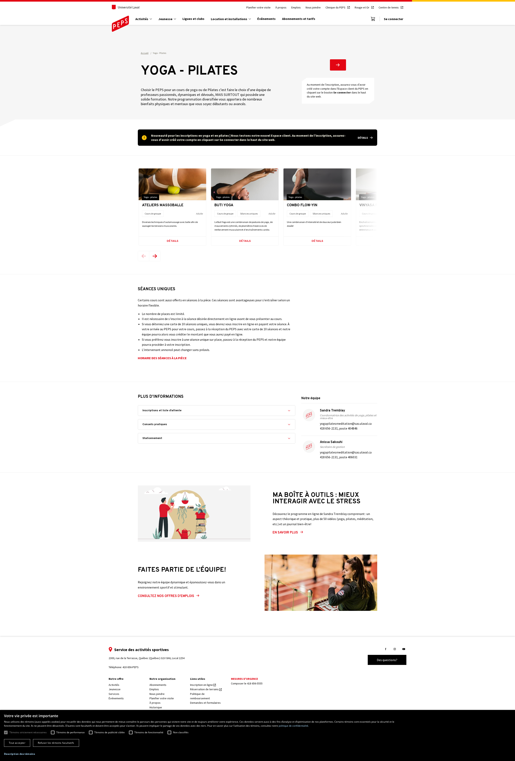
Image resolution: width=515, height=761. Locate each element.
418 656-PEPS (131, 667)
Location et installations (229, 19)
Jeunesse (165, 19)
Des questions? (387, 660)
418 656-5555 (255, 683)
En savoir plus (285, 533)
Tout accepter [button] (17, 743)
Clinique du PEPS (335, 7)
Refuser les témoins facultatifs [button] (56, 743)
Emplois (296, 7)
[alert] (257, 137)
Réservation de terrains (204, 689)
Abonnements (157, 685)
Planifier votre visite (258, 7)
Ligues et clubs (193, 19)
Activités (141, 19)
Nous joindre (313, 7)
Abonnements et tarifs (298, 19)
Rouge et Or (362, 7)
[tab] (216, 410)
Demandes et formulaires (205, 703)
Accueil (144, 52)
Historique (155, 707)
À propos (280, 7)
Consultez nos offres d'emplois (166, 596)
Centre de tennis (389, 7)
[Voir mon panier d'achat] (373, 19)
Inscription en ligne (201, 685)
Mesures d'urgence (244, 679)
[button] (19, 754)
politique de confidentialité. (294, 725)
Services (114, 694)
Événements (266, 19)
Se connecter (393, 19)
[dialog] (257, 735)
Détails (172, 241)
